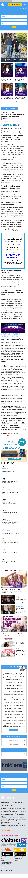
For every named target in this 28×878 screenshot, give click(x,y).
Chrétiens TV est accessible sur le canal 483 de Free (6, 79)
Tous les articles (13, 729)
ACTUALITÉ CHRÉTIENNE (9, 108)
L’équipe (16, 860)
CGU (2, 858)
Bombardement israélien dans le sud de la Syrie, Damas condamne (21, 610)
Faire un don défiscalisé (15, 4)
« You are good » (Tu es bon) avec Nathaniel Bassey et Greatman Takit (20, 99)
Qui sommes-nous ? (18, 856)
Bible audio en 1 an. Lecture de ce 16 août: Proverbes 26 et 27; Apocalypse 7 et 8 (21, 653)
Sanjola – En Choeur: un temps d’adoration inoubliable (20, 79)
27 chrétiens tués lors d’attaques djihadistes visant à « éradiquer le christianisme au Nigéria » (11, 591)
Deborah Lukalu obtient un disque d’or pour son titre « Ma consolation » (7, 98)
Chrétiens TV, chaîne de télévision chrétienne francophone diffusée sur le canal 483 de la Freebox (6, 865)
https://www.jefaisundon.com (13, 429)
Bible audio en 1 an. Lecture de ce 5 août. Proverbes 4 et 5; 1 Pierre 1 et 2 (13, 634)
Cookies (3, 860)
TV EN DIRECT (7, 435)
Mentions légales (18, 858)
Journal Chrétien (6, 800)
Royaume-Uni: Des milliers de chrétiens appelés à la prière (21, 601)
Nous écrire (4, 856)
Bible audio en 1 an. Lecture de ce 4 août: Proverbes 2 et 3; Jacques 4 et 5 (21, 643)
